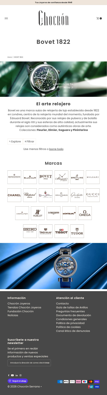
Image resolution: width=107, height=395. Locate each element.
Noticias (13, 315)
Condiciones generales (71, 319)
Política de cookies (68, 327)
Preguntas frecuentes (70, 311)
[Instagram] (20, 375)
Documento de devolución (73, 315)
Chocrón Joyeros (19, 303)
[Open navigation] (6, 18)
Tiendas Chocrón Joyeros (24, 307)
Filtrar (30, 141)
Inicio (10, 57)
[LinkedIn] (17, 375)
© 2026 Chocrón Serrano (24, 386)
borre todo (56, 149)
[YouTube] (12, 375)
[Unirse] (47, 363)
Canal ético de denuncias (73, 331)
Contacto (62, 303)
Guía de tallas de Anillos (72, 307)
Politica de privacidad (70, 323)
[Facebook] (8, 375)
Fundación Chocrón (21, 311)
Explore (16, 141)
